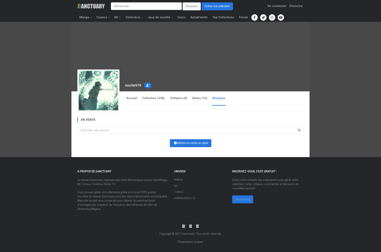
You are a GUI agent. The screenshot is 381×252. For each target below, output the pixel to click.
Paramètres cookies (190, 241)
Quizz (182, 17)
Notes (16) (199, 98)
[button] (148, 85)
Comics (101, 17)
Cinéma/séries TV (184, 198)
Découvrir (192, 6)
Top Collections (223, 17)
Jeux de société (159, 17)
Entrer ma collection (217, 6)
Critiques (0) (178, 98)
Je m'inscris (242, 199)
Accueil (131, 98)
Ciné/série (133, 17)
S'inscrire (296, 6)
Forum (243, 17)
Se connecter (277, 6)
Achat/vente (199, 17)
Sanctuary (188, 233)
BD (116, 17)
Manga (84, 17)
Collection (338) (153, 98)
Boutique (219, 98)
